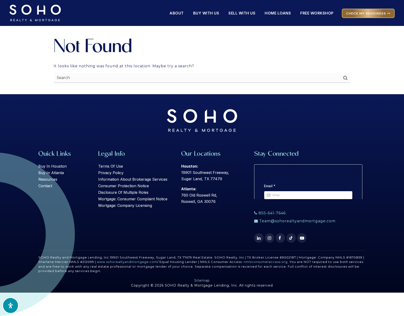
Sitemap (202, 280)
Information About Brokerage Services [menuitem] (132, 179)
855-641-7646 (271, 213)
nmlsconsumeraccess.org (266, 262)
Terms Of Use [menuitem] (110, 166)
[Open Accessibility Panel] (10, 305)
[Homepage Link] (35, 13)
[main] (202, 47)
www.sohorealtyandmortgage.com (127, 262)
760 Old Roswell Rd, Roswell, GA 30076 (199, 195)
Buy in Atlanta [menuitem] (51, 172)
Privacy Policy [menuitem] (110, 172)
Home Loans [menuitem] (278, 13)
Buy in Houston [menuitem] (52, 166)
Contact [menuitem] (45, 185)
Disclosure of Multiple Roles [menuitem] (123, 192)
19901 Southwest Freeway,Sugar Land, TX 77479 (205, 172)
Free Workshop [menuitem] (317, 13)
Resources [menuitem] (47, 179)
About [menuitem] (177, 13)
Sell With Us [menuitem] (241, 13)
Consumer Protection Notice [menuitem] (123, 185)
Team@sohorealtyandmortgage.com (297, 221)
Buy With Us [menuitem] (206, 13)
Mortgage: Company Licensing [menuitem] (125, 205)
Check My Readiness (366, 13)
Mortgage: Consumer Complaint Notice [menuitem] (132, 199)
